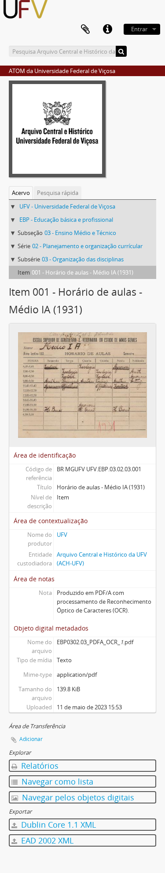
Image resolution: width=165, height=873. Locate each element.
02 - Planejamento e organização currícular (87, 246)
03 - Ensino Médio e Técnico (80, 233)
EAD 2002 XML (46, 840)
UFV (62, 535)
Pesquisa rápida (57, 193)
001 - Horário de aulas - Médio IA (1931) (82, 272)
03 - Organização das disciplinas (83, 259)
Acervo (21, 193)
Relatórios (39, 765)
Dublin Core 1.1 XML (57, 824)
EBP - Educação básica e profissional (66, 220)
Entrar (139, 29)
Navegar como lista (56, 781)
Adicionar (31, 739)
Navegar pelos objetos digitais (77, 797)
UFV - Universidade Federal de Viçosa (67, 206)
